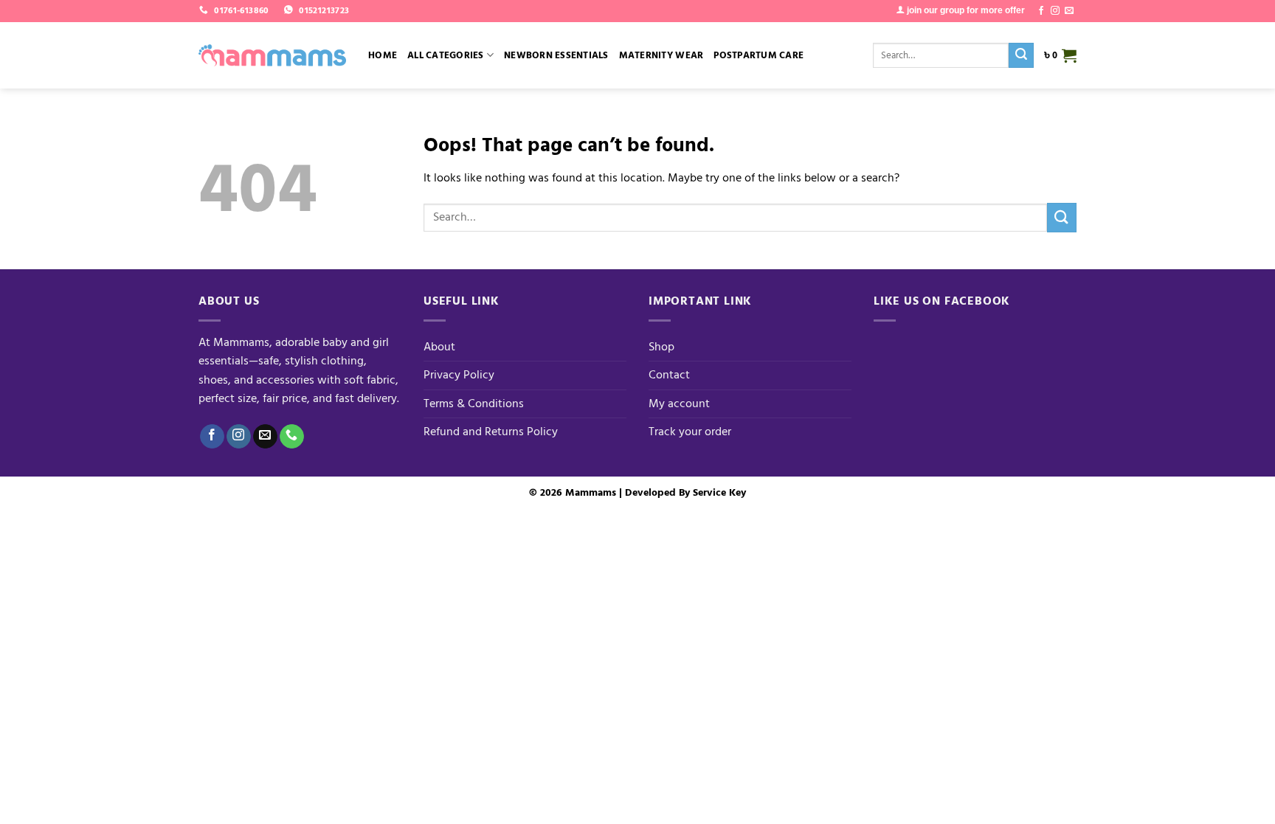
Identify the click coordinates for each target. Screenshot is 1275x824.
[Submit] (1021, 55)
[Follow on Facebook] (1041, 11)
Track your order (690, 431)
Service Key (719, 492)
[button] (1060, 55)
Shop (661, 346)
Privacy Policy (459, 374)
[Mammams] (272, 55)
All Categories (445, 55)
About (439, 346)
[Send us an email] (1069, 11)
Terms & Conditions (474, 403)
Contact (669, 374)
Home (382, 55)
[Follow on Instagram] (1055, 11)
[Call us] (292, 436)
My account (679, 403)
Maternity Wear (661, 55)
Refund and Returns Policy (491, 431)
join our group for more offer (965, 10)
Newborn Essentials (556, 55)
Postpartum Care (758, 55)
